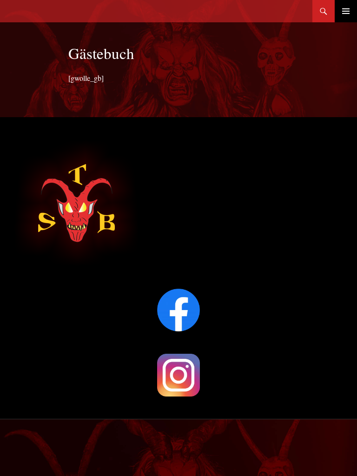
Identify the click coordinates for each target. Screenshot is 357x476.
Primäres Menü (346, 11)
